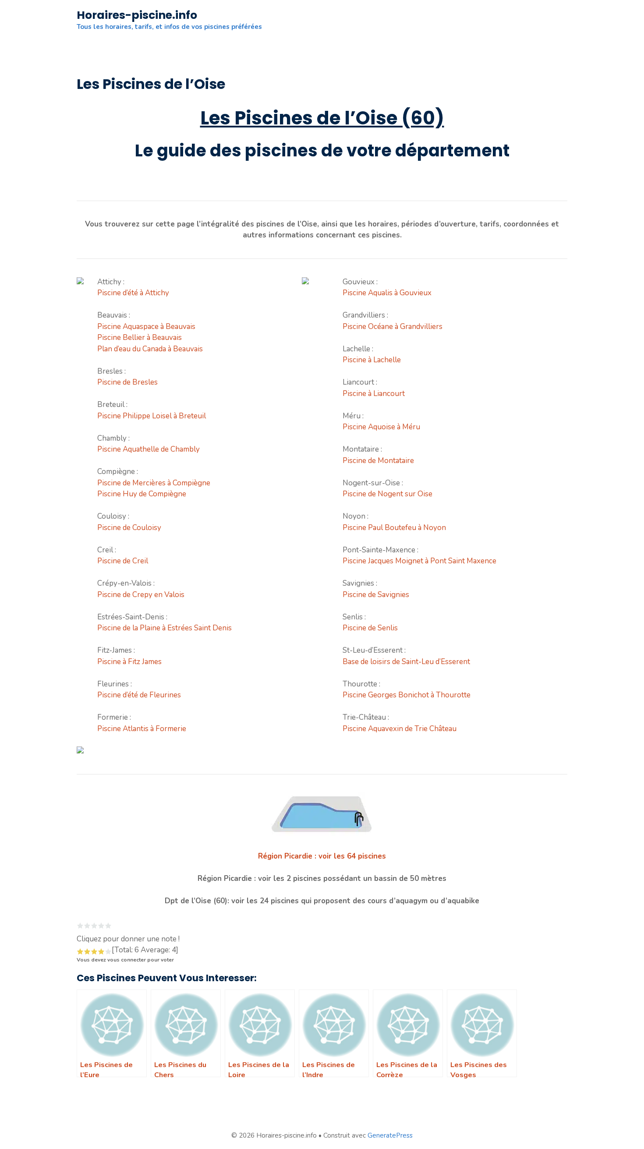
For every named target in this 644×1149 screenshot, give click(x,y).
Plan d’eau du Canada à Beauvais (150, 349)
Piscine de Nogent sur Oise (387, 494)
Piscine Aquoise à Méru (381, 427)
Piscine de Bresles (127, 382)
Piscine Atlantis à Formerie (141, 729)
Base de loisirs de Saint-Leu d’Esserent (406, 662)
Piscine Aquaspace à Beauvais (146, 327)
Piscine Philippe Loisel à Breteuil (151, 416)
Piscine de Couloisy (129, 528)
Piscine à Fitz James (129, 662)
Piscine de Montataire (378, 461)
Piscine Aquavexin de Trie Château (399, 729)
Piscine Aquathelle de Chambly (148, 449)
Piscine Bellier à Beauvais (139, 337)
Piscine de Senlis (370, 628)
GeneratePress (390, 1135)
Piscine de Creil (122, 561)
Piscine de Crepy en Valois (140, 595)
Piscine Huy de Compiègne (141, 494)
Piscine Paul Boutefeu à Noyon (394, 528)
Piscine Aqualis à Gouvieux (387, 293)
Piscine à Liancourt (374, 394)
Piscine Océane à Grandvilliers (392, 327)
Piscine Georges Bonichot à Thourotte (407, 695)
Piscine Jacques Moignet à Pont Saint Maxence (419, 561)
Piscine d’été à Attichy (133, 293)
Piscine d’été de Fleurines (139, 695)
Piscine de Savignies (376, 595)
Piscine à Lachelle (372, 360)
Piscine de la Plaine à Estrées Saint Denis (164, 628)
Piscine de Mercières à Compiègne (153, 483)
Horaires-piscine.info (137, 15)
